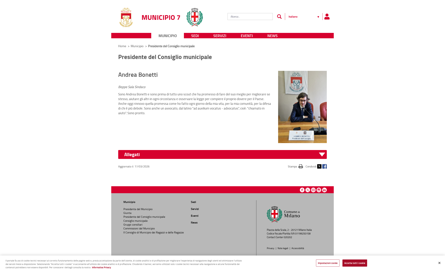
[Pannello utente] (326, 16)
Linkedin (324, 190)
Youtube (313, 190)
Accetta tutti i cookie (354, 262)
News (272, 35)
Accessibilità (298, 248)
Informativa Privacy (101, 267)
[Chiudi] (439, 263)
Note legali (283, 248)
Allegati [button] (132, 154)
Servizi (219, 35)
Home (122, 46)
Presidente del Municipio (137, 209)
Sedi (195, 35)
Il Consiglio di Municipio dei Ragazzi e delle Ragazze (153, 232)
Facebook (324, 166)
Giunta (127, 213)
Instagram (319, 190)
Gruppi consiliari (133, 224)
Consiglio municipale (135, 221)
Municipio (168, 35)
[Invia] (279, 16)
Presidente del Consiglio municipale (144, 217)
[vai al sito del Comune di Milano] (194, 15)
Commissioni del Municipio (139, 228)
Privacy (271, 248)
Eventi (247, 35)
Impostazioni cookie (328, 262)
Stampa (295, 166)
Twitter (319, 166)
